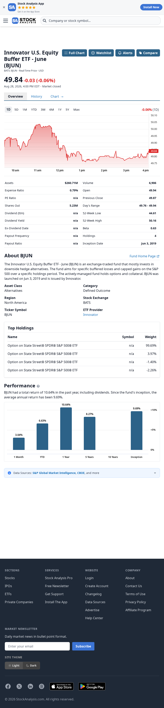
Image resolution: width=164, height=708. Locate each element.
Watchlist (103, 53)
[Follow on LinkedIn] (30, 686)
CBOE (81, 473)
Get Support (54, 594)
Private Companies (19, 602)
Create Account (96, 586)
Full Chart (77, 53)
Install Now (151, 7)
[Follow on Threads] (41, 686)
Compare (150, 53)
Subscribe (83, 646)
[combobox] (101, 20)
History (36, 96)
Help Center (94, 618)
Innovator (90, 314)
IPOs (8, 586)
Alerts (127, 53)
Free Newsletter (57, 586)
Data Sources (95, 602)
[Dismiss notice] (4, 7)
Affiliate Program (138, 610)
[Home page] (24, 20)
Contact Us (133, 586)
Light (15, 665)
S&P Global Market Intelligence (54, 473)
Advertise (92, 610)
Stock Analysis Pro (59, 578)
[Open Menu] (5, 20)
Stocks (10, 578)
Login (89, 578)
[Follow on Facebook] (8, 686)
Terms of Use (135, 594)
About (130, 578)
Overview (15, 96)
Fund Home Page (143, 256)
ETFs (8, 594)
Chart (55, 96)
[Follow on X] (19, 686)
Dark (33, 665)
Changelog (93, 594)
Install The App (56, 602)
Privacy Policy (135, 602)
